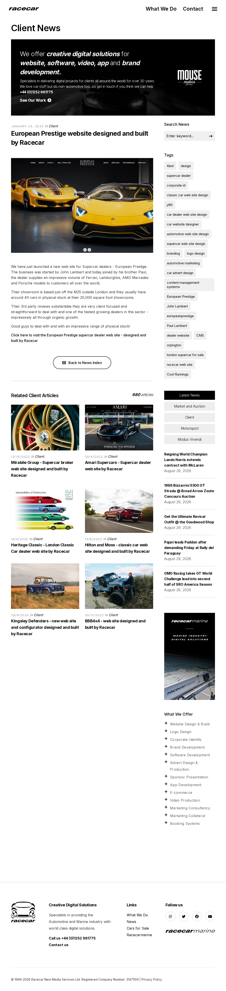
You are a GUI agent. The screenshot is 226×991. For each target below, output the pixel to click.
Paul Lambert (177, 326)
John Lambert (177, 306)
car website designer (183, 224)
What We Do (161, 9)
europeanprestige (180, 316)
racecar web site (179, 364)
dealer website (178, 335)
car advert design (180, 273)
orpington (174, 345)
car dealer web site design (187, 214)
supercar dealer (179, 175)
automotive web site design (188, 234)
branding (173, 253)
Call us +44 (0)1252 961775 (72, 938)
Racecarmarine (139, 935)
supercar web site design (186, 244)
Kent (170, 166)
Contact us (58, 945)
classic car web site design (187, 195)
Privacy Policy (151, 979)
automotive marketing (183, 263)
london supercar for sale (185, 355)
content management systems (183, 284)
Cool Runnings (177, 374)
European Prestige (181, 296)
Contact (193, 9)
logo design (196, 253)
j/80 (170, 205)
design (186, 166)
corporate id (176, 185)
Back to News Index (85, 362)
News (131, 921)
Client (53, 126)
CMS (200, 335)
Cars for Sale (138, 928)
